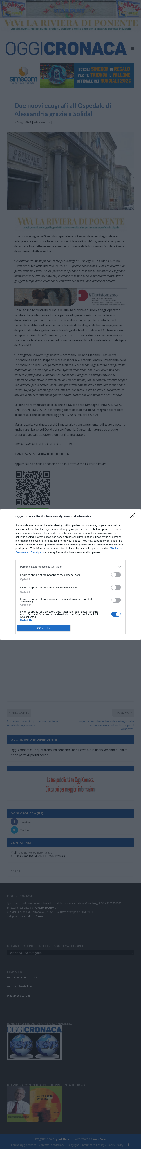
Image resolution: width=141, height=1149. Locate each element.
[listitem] (70, 567)
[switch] (116, 574)
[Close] (133, 516)
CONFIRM (44, 628)
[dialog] (70, 574)
